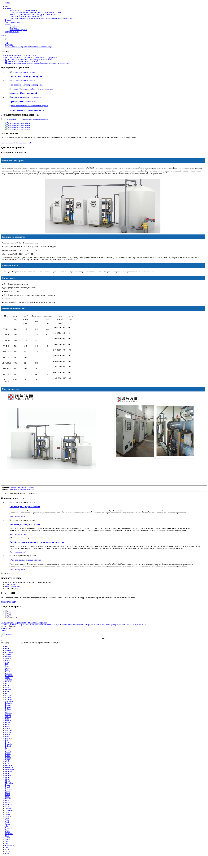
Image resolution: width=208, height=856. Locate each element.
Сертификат (14, 26)
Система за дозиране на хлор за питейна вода (17, 625)
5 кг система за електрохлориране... (26, 85)
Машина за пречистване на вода (47, 625)
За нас (7, 24)
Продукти (9, 8)
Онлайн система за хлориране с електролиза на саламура (37, 542)
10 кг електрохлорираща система (22, 489)
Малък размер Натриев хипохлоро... (27, 110)
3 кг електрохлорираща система (25, 506)
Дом (6, 6)
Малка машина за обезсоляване (71, 625)
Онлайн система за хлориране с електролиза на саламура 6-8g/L (33, 14)
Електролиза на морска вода (94, 625)
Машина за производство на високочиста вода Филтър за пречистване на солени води (41, 18)
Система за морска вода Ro (136, 625)
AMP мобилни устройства (37, 623)
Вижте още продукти (18, 516)
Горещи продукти (7, 623)
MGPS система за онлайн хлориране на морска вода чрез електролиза (35, 12)
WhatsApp (9, 634)
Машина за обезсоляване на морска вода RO (26, 16)
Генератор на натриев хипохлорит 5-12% (25, 10)
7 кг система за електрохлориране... (26, 76)
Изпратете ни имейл (8, 143)
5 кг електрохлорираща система (22, 487)
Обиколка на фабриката (18, 30)
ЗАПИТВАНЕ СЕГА (8, 602)
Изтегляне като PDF (23, 143)
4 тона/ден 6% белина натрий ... (25, 93)
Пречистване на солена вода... (24, 101)
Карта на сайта (20, 623)
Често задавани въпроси (14, 22)
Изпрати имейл (6, 628)
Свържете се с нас (12, 32)
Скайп (3, 630)
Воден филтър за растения (115, 625)
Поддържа (13, 28)
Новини (8, 20)
